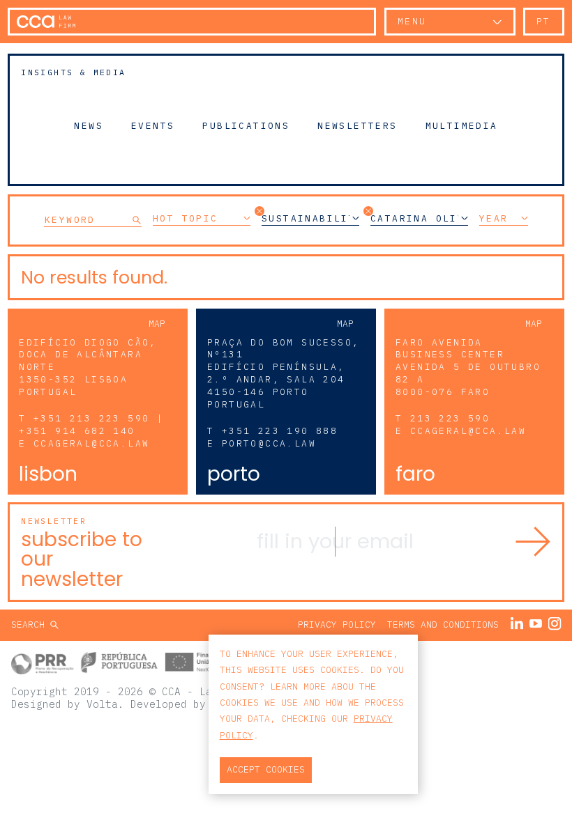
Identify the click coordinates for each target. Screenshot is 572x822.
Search (30, 624)
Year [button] (494, 218)
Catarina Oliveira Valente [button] (419, 218)
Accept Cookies (266, 769)
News (88, 125)
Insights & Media (73, 72)
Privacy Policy (337, 624)
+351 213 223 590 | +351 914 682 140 (91, 424)
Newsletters (357, 125)
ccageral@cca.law (91, 443)
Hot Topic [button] (185, 218)
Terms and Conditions (443, 624)
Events (152, 125)
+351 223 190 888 (280, 431)
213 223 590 (450, 418)
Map (157, 323)
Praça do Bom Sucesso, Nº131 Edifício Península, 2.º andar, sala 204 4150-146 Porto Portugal (283, 373)
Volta (102, 704)
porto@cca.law (269, 443)
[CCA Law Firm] (46, 21)
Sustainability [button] (310, 218)
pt (543, 21)
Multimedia (462, 125)
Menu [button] (412, 21)
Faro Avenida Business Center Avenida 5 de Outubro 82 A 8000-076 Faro (468, 367)
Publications (245, 125)
